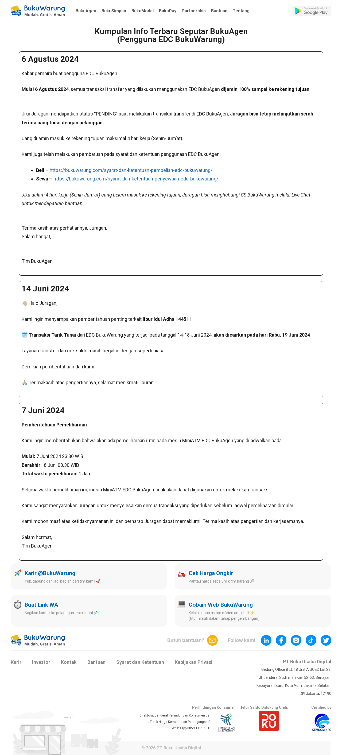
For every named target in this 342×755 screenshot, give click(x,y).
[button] (38, 10)
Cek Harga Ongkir (211, 573)
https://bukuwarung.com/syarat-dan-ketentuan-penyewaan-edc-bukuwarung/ (135, 179)
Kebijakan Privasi (193, 662)
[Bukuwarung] (38, 10)
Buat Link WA (41, 605)
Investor (41, 662)
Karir (16, 662)
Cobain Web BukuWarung (221, 605)
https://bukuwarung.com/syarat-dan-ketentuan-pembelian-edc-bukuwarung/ (131, 170)
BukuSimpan (114, 10)
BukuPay (167, 10)
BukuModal (142, 10)
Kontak (69, 662)
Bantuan (219, 10)
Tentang (241, 10)
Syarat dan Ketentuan (140, 662)
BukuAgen (86, 10)
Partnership (194, 10)
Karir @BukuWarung (50, 573)
